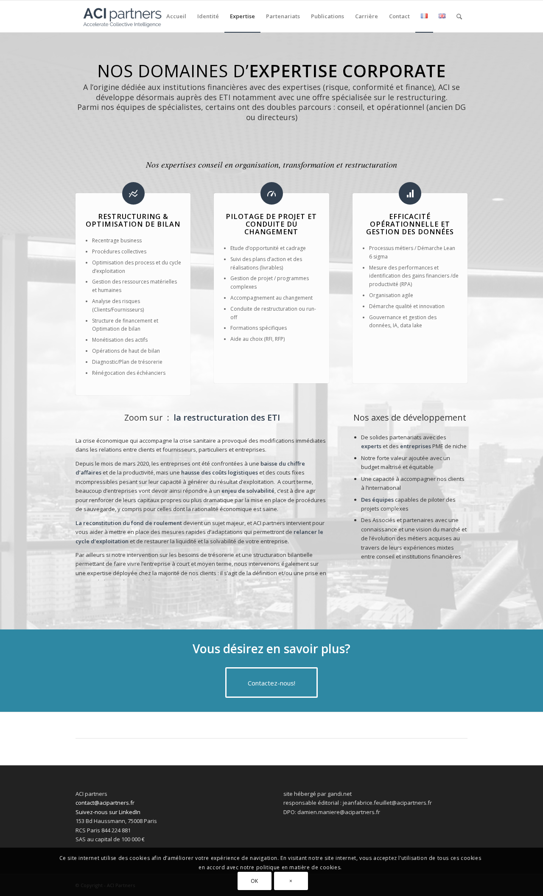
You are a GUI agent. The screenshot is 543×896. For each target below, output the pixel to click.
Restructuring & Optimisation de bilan (133, 220)
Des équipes (377, 499)
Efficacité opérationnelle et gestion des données (410, 224)
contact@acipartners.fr (105, 802)
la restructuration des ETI (227, 417)
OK (254, 881)
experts (371, 446)
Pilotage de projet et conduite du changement (271, 224)
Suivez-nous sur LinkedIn (108, 812)
